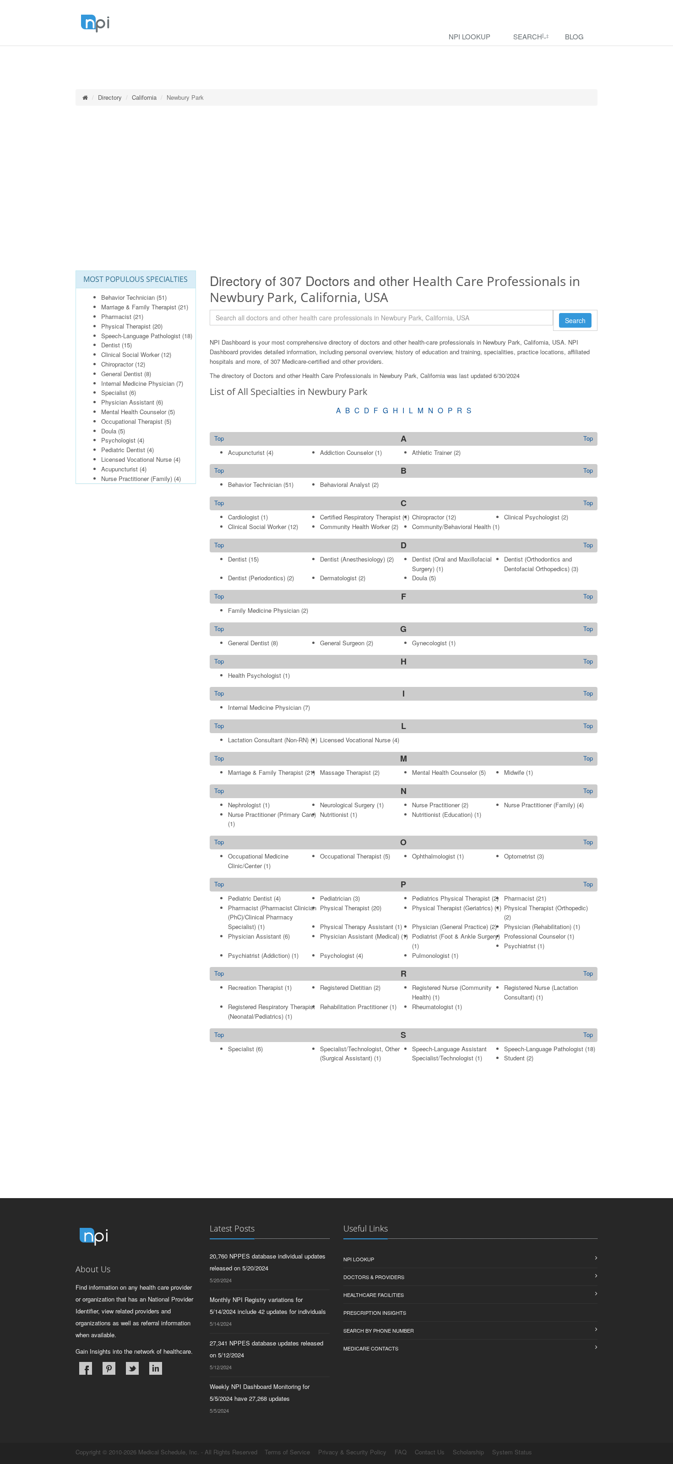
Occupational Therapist (132, 421)
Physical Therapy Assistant (356, 926)
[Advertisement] (336, 188)
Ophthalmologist (433, 856)
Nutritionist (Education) (442, 814)
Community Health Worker (355, 526)
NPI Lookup (469, 36)
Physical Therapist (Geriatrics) (452, 907)
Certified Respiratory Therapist (360, 517)
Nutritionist (334, 814)
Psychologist (118, 440)
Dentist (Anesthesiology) (352, 559)
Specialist (114, 392)
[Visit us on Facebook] (85, 1368)
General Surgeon (342, 642)
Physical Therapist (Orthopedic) (546, 907)
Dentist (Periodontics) (256, 577)
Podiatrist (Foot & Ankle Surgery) (456, 936)
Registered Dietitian (346, 987)
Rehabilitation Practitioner (354, 1006)
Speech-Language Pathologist (140, 335)
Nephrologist (244, 804)
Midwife (514, 772)
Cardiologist (243, 517)
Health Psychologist (254, 675)
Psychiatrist (520, 945)
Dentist (110, 344)
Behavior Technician (128, 297)
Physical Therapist (126, 326)
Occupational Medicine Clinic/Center (258, 861)
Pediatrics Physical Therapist (451, 898)
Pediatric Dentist (123, 449)
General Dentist (121, 373)
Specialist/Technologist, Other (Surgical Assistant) (360, 1053)
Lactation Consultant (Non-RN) (268, 739)
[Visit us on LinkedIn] (155, 1368)
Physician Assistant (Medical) (359, 936)
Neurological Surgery (347, 804)
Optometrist (519, 856)
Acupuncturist (119, 469)
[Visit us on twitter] (132, 1368)
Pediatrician (335, 898)
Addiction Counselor (346, 452)
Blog (574, 36)
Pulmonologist (431, 955)
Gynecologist (429, 642)
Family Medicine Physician (263, 610)
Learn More (197, 58)
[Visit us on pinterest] (109, 1368)
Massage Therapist (345, 772)
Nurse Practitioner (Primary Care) (272, 814)
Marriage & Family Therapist (138, 307)
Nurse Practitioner (436, 804)
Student (514, 1057)
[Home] (85, 97)
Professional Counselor (534, 936)
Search (527, 36)
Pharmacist (116, 316)
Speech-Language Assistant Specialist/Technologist (449, 1053)
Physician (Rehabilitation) (537, 926)
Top (588, 438)
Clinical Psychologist (531, 517)
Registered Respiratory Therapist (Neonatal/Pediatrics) (271, 1011)
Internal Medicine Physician (137, 383)
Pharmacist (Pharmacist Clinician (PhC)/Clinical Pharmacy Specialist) (272, 917)
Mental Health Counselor (133, 411)
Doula (108, 431)
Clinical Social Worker (130, 354)
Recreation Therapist (255, 987)
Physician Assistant (127, 402)
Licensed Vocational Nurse (136, 459)
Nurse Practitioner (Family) (136, 478)
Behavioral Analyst (345, 484)
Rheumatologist (432, 1006)
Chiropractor (117, 364)
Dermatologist (338, 577)
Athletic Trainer (432, 452)
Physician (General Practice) (450, 926)
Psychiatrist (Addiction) (259, 955)
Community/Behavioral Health (451, 526)
